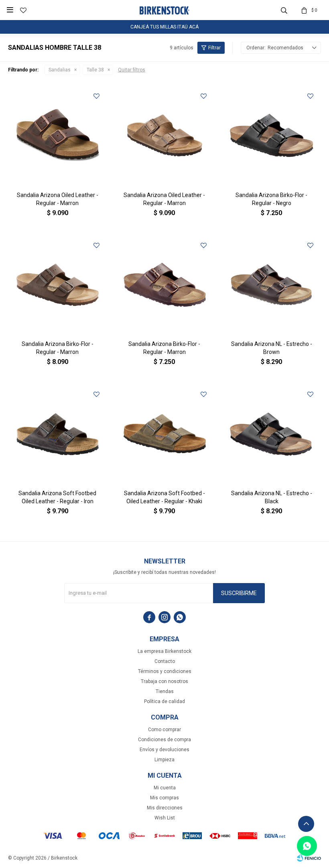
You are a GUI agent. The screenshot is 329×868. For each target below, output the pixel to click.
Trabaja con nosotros (164, 681)
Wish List (164, 818)
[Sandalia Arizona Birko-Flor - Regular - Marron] (57, 284)
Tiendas (165, 691)
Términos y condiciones (164, 671)
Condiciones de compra (164, 739)
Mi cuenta (165, 788)
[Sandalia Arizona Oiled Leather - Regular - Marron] (57, 135)
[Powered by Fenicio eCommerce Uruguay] (309, 858)
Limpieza (164, 759)
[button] (284, 10)
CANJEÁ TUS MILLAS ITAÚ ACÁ (164, 27)
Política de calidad (164, 701)
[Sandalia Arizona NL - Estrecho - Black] (271, 433)
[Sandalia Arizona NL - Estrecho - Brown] (271, 284)
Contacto (164, 661)
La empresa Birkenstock (164, 651)
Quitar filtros (131, 70)
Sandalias (60, 70)
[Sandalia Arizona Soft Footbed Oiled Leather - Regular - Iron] (57, 433)
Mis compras (164, 798)
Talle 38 (95, 70)
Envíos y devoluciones (164, 749)
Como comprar (164, 729)
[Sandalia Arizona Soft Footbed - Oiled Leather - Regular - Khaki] (164, 433)
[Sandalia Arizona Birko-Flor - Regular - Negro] (271, 135)
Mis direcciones (165, 808)
